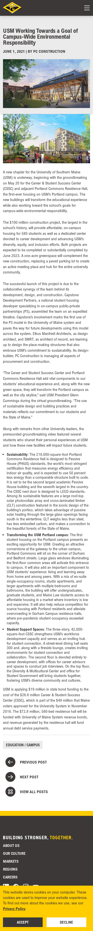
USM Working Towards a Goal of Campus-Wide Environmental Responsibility (40, 36)
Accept (23, 922)
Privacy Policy (14, 908)
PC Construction (49, 51)
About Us (11, 845)
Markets (11, 861)
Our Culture (14, 853)
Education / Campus (23, 745)
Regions (10, 869)
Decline (66, 922)
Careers (10, 877)
